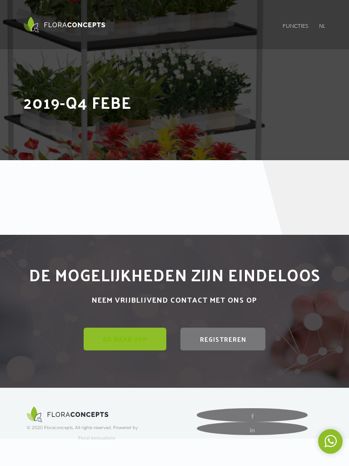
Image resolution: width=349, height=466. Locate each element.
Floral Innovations (96, 438)
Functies (295, 26)
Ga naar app (125, 339)
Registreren (223, 339)
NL (322, 26)
